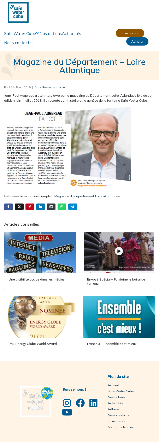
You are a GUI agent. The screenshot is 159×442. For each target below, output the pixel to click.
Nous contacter (18, 42)
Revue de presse (53, 87)
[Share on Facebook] (8, 207)
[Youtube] (67, 412)
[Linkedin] (93, 403)
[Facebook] (80, 403)
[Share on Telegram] (72, 207)
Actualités (71, 33)
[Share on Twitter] (19, 207)
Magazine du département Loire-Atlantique (87, 196)
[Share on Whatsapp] (62, 207)
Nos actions (51, 33)
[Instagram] (67, 403)
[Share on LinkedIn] (40, 207)
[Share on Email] (51, 207)
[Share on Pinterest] (29, 207)
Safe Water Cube (20, 33)
